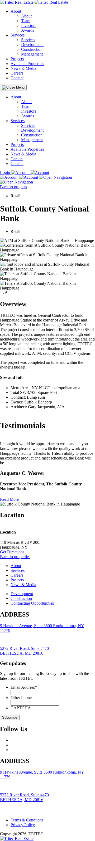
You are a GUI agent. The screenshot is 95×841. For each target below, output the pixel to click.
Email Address (24, 687)
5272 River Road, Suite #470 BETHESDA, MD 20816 (24, 650)
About (16, 11)
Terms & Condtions (27, 820)
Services (18, 35)
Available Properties (27, 63)
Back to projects (13, 187)
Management (32, 54)
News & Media (23, 68)
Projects (17, 59)
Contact (17, 78)
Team (25, 21)
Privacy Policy (23, 824)
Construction (31, 49)
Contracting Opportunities (32, 603)
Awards (27, 30)
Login (5, 172)
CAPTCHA (21, 708)
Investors (28, 25)
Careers (17, 73)
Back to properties (15, 556)
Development (32, 44)
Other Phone (21, 697)
